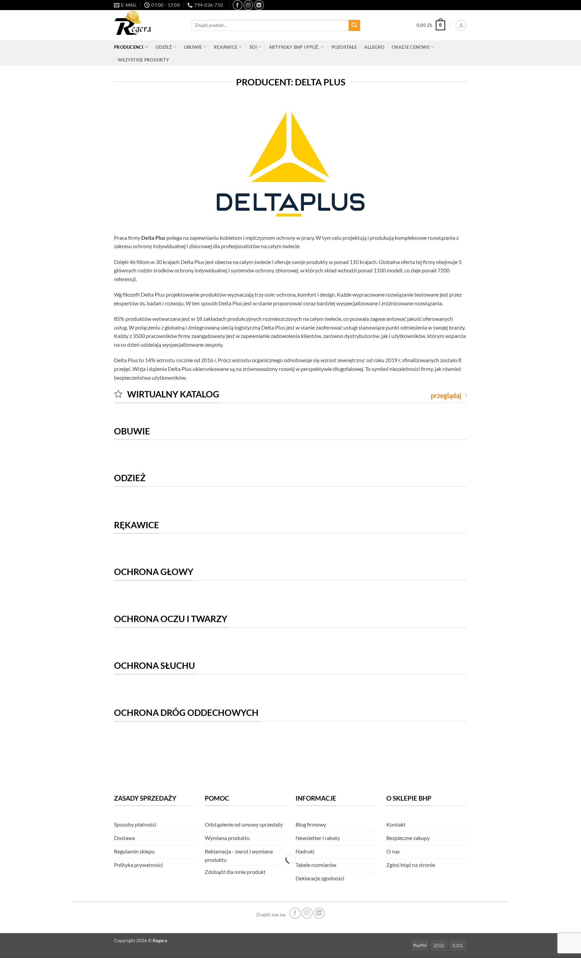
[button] (431, 25)
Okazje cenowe (410, 47)
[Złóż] (354, 25)
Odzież (163, 47)
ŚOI (253, 47)
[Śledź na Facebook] (237, 5)
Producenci (129, 47)
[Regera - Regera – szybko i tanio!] (147, 25)
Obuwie (193, 47)
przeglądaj (446, 395)
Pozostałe (344, 47)
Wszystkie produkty (143, 60)
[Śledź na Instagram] (248, 5)
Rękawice (225, 47)
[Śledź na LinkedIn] (259, 5)
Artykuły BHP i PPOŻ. (294, 47)
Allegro (374, 47)
